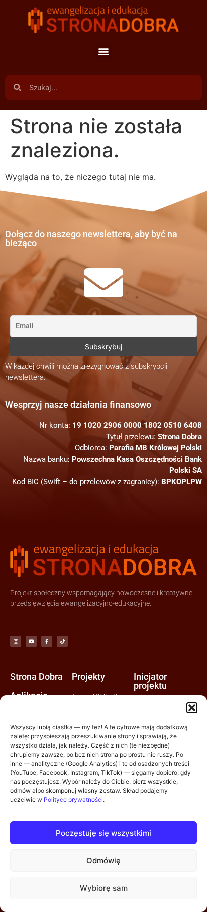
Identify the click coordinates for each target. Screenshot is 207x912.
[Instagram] (15, 641)
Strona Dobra (36, 676)
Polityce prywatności (73, 799)
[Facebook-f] (46, 641)
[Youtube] (31, 641)
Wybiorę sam (104, 888)
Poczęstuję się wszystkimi (103, 833)
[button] (192, 708)
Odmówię (103, 860)
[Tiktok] (62, 641)
